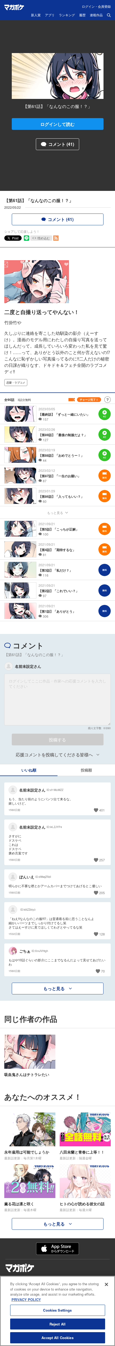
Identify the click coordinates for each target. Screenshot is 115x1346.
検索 (109, 15)
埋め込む (43, 238)
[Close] (106, 1284)
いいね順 (28, 770)
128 (102, 934)
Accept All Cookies (57, 1337)
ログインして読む (57, 124)
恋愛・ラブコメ (15, 382)
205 (102, 893)
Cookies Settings (57, 1310)
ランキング (67, 15)
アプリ (50, 15)
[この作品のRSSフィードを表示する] (56, 238)
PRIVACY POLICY (26, 1299)
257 (102, 860)
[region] (57, 1311)
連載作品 (96, 15)
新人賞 (36, 15)
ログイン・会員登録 (96, 6)
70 (103, 971)
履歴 (82, 15)
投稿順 (86, 770)
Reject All (57, 1324)
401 (102, 810)
